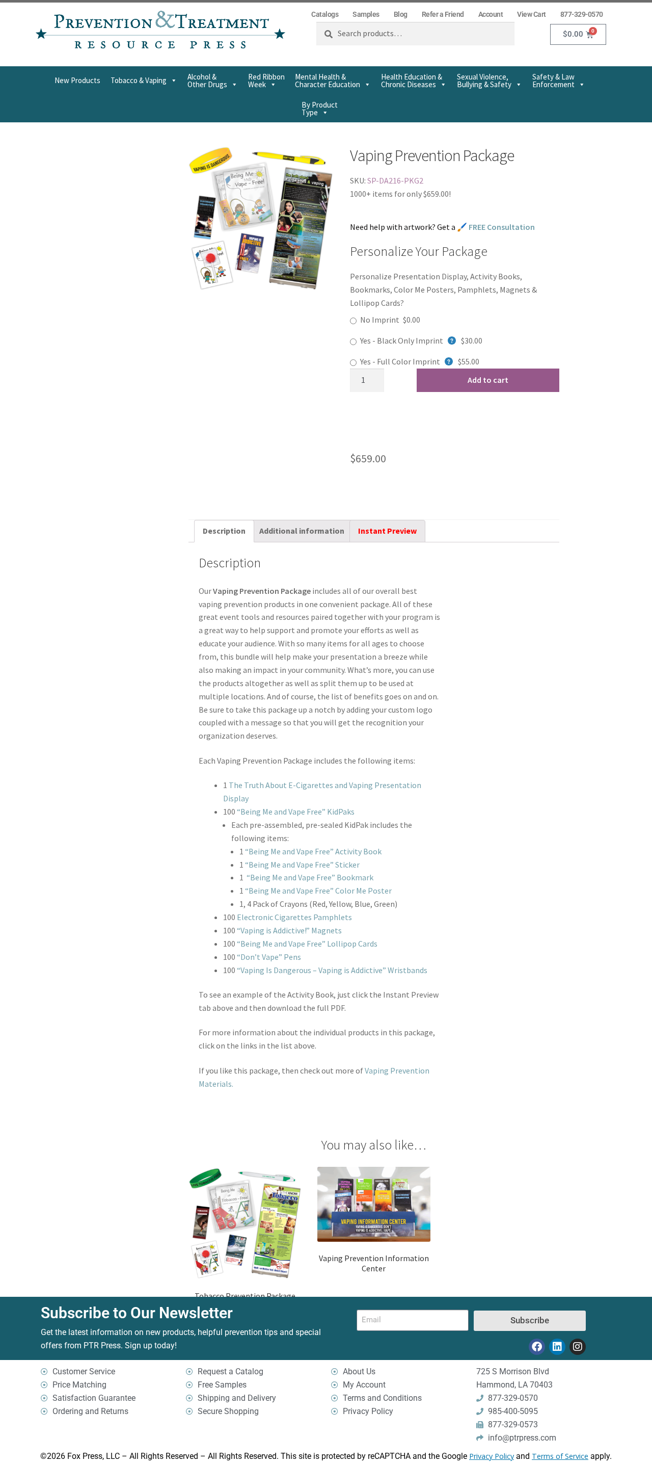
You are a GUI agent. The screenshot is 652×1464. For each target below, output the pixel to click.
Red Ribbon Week (266, 80)
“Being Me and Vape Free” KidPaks (296, 811)
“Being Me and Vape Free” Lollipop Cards (307, 943)
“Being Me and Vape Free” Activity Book (313, 851)
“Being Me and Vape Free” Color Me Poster (318, 890)
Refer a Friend (443, 14)
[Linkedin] (557, 1347)
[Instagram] (577, 1347)
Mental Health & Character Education (327, 80)
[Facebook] (537, 1347)
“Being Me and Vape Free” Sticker (302, 864)
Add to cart (488, 380)
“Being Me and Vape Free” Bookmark (310, 877)
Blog (401, 14)
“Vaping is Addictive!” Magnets (289, 930)
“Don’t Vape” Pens (269, 957)
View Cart (531, 14)
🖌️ (496, 227)
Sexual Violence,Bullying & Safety (484, 80)
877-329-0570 (581, 14)
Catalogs (324, 14)
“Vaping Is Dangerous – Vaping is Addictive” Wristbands (332, 970)
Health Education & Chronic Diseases (411, 80)
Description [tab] (224, 531)
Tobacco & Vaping (139, 80)
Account (490, 14)
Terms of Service (560, 1456)
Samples (365, 14)
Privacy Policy (491, 1456)
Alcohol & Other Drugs (207, 80)
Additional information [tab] (301, 531)
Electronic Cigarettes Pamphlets (294, 917)
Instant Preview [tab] (387, 531)
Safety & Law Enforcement (553, 80)
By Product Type (320, 108)
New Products (77, 80)
